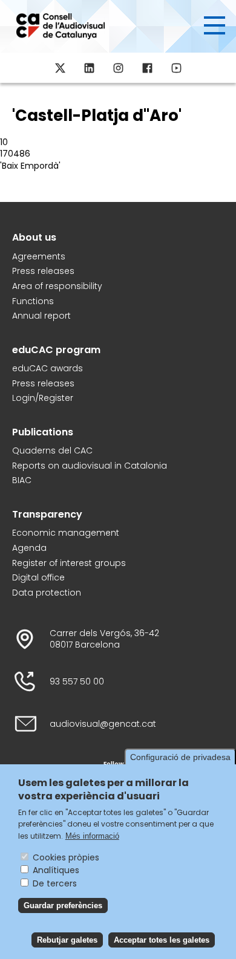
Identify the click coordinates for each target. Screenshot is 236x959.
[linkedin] (89, 67)
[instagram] (118, 67)
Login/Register (42, 398)
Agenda (29, 548)
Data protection (46, 593)
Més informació (92, 835)
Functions (33, 301)
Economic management (65, 533)
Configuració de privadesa (180, 757)
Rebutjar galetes (67, 939)
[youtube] (176, 67)
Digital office (38, 578)
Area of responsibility (57, 286)
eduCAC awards (47, 368)
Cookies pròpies (66, 857)
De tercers (55, 883)
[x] (60, 67)
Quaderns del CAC (52, 451)
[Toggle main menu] (214, 25)
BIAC (21, 480)
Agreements (38, 256)
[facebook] (147, 67)
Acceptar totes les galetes (161, 939)
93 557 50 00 (77, 682)
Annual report (41, 316)
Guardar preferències (63, 905)
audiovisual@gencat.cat (103, 724)
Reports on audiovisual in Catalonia (89, 466)
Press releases (43, 271)
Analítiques (56, 870)
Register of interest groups (69, 563)
